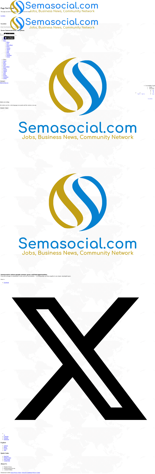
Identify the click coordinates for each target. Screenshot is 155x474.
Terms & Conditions (27, 472)
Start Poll (6, 456)
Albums (6, 445)
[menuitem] (2, 83)
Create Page (7, 460)
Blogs (5, 447)
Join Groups (7, 459)
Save (6, 108)
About (12, 472)
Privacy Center (36, 472)
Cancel (2, 108)
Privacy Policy (17, 472)
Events (5, 448)
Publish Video (7, 457)
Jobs (5, 450)
